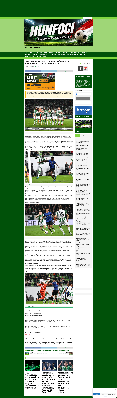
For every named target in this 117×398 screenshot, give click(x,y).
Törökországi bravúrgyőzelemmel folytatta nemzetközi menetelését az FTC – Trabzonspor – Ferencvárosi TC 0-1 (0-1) (83, 204)
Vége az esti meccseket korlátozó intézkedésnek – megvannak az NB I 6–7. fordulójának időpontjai (83, 185)
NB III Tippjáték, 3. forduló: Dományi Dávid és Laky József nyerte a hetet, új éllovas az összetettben (82, 245)
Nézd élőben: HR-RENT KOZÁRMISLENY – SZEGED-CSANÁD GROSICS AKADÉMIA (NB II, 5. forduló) (83, 176)
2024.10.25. (27, 66)
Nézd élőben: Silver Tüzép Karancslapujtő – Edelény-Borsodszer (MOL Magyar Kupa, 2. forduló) (82, 163)
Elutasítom (103, 394)
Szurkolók (35, 54)
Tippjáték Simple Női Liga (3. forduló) (81, 218)
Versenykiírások (84, 52)
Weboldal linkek (53, 54)
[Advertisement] (51, 9)
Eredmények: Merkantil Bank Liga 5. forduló (82, 145)
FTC (57, 350)
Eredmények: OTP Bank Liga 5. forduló (81, 146)
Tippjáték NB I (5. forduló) (80, 221)
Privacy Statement (104, 396)
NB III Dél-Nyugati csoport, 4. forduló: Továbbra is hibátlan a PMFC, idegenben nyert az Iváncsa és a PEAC (83, 265)
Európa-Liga (37, 66)
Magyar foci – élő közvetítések (72, 54)
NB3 (37, 52)
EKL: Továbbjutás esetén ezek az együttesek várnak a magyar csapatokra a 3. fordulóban (32, 380)
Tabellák (50, 52)
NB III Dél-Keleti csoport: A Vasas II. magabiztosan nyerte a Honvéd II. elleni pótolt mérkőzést (82, 239)
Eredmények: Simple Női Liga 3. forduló (81, 143)
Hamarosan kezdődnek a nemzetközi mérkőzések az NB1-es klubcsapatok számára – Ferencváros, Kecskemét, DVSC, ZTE (49, 382)
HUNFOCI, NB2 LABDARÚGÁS (82, 116)
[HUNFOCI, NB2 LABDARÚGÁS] (83, 110)
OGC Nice (60, 350)
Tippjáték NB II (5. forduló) (80, 220)
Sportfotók (29, 132)
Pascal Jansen (66, 350)
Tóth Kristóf (32, 66)
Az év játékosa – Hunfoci (75, 52)
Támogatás (45, 56)
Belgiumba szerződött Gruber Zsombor (81, 212)
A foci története (28, 54)
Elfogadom (96, 394)
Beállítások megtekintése (111, 394)
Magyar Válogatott (65, 52)
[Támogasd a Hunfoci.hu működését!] (83, 124)
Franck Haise (53, 350)
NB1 (31, 52)
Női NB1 (41, 52)
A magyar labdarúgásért (43, 54)
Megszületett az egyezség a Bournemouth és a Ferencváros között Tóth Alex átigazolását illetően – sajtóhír (65, 382)
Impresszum (39, 56)
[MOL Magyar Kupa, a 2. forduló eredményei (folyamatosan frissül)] (83, 68)
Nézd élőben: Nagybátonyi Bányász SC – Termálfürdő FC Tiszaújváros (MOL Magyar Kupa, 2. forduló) (82, 157)
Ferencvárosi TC (43, 350)
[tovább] (83, 86)
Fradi (48, 350)
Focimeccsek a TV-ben (61, 54)
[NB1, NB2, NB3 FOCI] (58, 45)
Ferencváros (37, 350)
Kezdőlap (27, 52)
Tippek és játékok (83, 54)
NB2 (34, 52)
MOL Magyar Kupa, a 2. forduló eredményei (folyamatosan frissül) (83, 78)
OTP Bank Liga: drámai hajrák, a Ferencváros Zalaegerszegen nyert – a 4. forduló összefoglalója (82, 259)
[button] (115, 389)
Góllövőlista (57, 52)
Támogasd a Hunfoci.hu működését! (81, 131)
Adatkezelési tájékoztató (30, 56)
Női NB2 (45, 52)
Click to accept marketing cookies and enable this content (83, 98)
